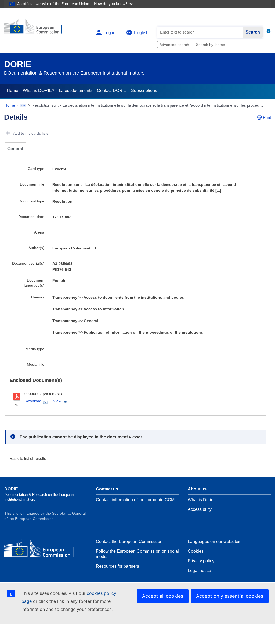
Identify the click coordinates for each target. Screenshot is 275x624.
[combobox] (200, 32)
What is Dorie (201, 499)
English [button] (141, 32)
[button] (26, 458)
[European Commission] (36, 28)
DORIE (17, 64)
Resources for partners (117, 566)
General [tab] (15, 148)
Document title (32, 184)
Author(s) (36, 248)
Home (12, 90)
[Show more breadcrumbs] (23, 105)
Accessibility (200, 509)
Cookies (196, 551)
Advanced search (174, 44)
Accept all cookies (162, 596)
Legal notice (199, 570)
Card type (36, 169)
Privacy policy (201, 561)
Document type (31, 201)
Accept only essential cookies (229, 596)
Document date (31, 217)
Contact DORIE (111, 90)
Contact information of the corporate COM (135, 499)
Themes (37, 297)
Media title (35, 364)
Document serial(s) (28, 263)
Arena (39, 232)
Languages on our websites (214, 541)
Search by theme (210, 44)
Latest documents (75, 90)
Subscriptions (144, 90)
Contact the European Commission (129, 541)
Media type (35, 349)
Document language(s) (34, 282)
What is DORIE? (38, 90)
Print (267, 117)
